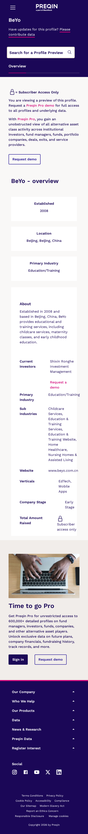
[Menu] (13, 7)
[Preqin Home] (47, 7)
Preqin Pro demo (40, 105)
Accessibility (43, 800)
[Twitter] (47, 771)
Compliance (61, 800)
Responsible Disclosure (29, 816)
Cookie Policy (24, 800)
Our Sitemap (28, 805)
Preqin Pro (25, 119)
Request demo (24, 159)
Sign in (18, 659)
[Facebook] (25, 771)
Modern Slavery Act (52, 805)
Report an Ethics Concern (42, 810)
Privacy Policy (54, 795)
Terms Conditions (32, 795)
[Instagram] (14, 771)
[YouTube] (36, 771)
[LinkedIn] (59, 771)
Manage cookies (58, 816)
